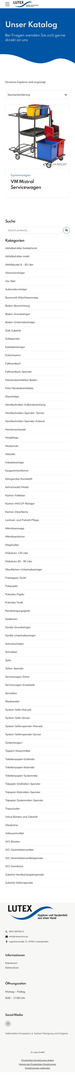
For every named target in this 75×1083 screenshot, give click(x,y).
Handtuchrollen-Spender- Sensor (24, 413)
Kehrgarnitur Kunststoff (18, 479)
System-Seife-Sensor (17, 718)
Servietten (11, 693)
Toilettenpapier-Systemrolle (21, 775)
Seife (8, 660)
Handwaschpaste (15, 429)
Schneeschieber (14, 644)
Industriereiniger (14, 462)
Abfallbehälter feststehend (21, 248)
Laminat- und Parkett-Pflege (22, 520)
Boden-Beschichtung (17, 305)
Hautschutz (11, 446)
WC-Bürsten (12, 841)
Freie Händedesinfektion (19, 388)
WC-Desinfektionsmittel (19, 850)
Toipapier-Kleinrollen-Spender (22, 792)
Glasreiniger (12, 396)
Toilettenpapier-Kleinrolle (20, 767)
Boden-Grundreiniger (17, 314)
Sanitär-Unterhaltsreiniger (20, 635)
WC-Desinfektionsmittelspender (24, 858)
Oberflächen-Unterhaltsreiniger (23, 569)
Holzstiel (10, 454)
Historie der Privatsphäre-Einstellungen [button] (37, 1064)
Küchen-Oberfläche (16, 512)
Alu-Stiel (10, 281)
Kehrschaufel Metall (16, 487)
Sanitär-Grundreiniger (18, 627)
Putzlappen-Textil (15, 578)
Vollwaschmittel (14, 833)
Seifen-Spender (14, 668)
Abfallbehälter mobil (17, 256)
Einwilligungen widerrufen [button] (37, 1068)
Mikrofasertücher (15, 536)
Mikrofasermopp (14, 528)
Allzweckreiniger (15, 273)
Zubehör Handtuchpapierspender (24, 874)
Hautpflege (11, 437)
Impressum (11, 963)
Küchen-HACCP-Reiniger (20, 503)
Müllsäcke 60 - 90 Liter (18, 561)
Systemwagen (21, 175)
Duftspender (12, 338)
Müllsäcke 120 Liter (16, 553)
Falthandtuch (13, 363)
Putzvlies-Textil (14, 602)
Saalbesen (11, 619)
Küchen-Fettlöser (15, 495)
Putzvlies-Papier (14, 594)
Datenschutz (12, 967)
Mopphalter (12, 545)
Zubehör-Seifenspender (19, 882)
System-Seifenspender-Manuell (23, 726)
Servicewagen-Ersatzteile (20, 685)
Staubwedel (12, 701)
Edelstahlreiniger (15, 347)
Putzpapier (11, 586)
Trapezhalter (12, 808)
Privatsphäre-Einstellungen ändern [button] (37, 1060)
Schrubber (11, 652)
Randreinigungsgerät (17, 611)
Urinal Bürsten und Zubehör (21, 817)
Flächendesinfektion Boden (21, 380)
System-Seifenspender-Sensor (23, 734)
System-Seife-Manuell (18, 709)
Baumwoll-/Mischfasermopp (21, 297)
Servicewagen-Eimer (17, 677)
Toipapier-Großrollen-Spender (22, 784)
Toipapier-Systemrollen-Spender (24, 800)
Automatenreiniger (16, 289)
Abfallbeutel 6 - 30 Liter (19, 264)
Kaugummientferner (16, 470)
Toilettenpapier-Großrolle (20, 759)
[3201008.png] (37, 136)
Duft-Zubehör (13, 330)
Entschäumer (13, 355)
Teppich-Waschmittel (17, 751)
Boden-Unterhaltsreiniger (20, 322)
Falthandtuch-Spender (18, 371)
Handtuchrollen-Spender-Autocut (24, 421)
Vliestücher (11, 825)
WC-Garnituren (14, 866)
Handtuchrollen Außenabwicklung (25, 404)
